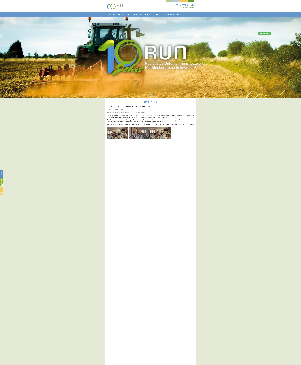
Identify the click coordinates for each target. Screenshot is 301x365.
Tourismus (156, 14)
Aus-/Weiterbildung (135, 14)
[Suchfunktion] (178, 15)
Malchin (169, 1)
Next (263, 57)
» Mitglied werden (264, 33)
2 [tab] (150, 96)
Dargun (190, 1)
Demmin (176, 1)
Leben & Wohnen (168, 14)
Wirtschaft (122, 14)
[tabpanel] (150, 57)
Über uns (112, 14)
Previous (37, 57)
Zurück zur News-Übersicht (113, 142)
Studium (147, 14)
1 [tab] (148, 96)
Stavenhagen (183, 1)
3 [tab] (152, 96)
